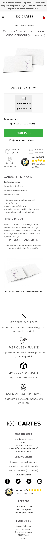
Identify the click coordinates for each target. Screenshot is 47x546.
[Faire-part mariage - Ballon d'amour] (23, 273)
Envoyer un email (23, 475)
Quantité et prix (11, 119)
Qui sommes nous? (23, 506)
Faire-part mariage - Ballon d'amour (23, 291)
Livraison (23, 442)
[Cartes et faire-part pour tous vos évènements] (23, 16)
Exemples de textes (23, 445)
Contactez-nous (23, 451)
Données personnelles (23, 512)
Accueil (16, 25)
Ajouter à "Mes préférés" (23, 140)
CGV (23, 515)
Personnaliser (24, 133)
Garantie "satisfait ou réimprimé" (23, 448)
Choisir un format (23, 88)
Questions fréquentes (23, 439)
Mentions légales (23, 509)
